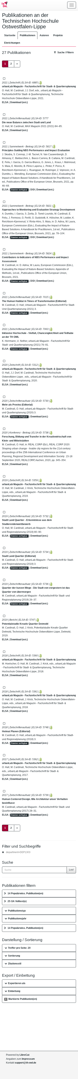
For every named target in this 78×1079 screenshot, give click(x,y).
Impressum (28, 1058)
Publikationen (27, 35)
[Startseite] (3, 5)
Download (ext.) (19, 102)
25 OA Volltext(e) (17, 901)
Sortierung (14, 955)
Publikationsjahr (17, 918)
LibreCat (24, 1054)
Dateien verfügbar (19, 190)
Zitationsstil (14, 963)
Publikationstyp (17, 910)
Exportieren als (16, 983)
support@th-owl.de (25, 1062)
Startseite (9, 35)
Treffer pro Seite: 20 (19, 948)
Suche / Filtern (65, 52)
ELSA (5, 102)
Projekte (58, 35)
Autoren (44, 35)
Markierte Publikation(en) (21, 999)
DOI (32, 189)
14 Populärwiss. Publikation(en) (25, 893)
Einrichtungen (12, 42)
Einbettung (14, 991)
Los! (71, 869)
